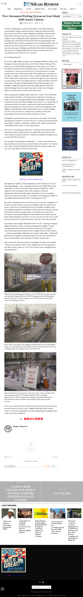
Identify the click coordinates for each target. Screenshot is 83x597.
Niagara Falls (38, 12)
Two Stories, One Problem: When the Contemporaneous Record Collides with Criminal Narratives (57, 527)
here (25, 179)
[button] (80, 16)
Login (56, 457)
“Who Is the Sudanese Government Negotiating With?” (7, 525)
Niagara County (28, 12)
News (22, 12)
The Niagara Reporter (47, 592)
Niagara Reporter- (28, 23)
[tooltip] (77, 3)
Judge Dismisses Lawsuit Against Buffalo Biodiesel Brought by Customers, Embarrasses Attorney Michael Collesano (41, 528)
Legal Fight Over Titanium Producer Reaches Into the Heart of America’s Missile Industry (25, 526)
